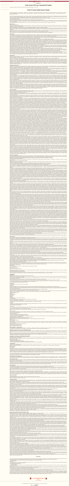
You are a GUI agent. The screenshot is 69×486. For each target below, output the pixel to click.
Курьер (51, 1)
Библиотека (19, 1)
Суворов (22, 1)
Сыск (48, 1)
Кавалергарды (26, 1)
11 (29, 307)
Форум (54, 1)
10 (47, 280)
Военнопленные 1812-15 (43, 1)
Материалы (15, 1)
